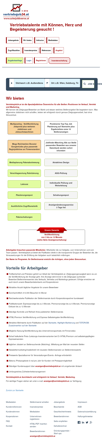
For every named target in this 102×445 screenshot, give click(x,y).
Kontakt (9, 426)
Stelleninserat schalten (39, 402)
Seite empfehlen (60, 421)
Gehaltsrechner (60, 426)
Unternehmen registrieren (35, 417)
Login (29, 60)
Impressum (82, 402)
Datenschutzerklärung (87, 411)
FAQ (8, 421)
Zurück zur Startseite (15, 390)
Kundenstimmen (13, 411)
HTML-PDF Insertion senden (38, 425)
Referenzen (46, 50)
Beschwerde (59, 406)
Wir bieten (27, 40)
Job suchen (90, 83)
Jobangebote (13, 40)
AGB (80, 406)
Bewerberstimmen (37, 431)
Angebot (59, 50)
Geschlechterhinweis (62, 411)
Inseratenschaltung (59, 60)
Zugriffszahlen (14, 50)
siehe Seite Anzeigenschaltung (52, 239)
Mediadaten (53, 40)
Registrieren (41, 60)
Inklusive (40, 40)
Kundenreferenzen (14, 406)
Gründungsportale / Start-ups (62, 432)
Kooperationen (12, 416)
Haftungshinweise (85, 416)
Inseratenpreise (30, 50)
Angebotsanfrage (15, 60)
